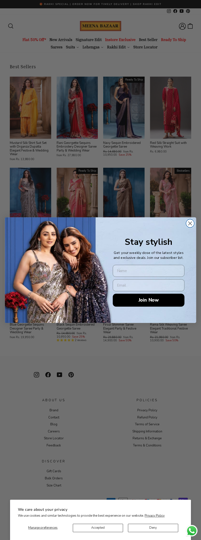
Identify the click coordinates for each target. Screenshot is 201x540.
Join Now (148, 300)
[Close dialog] (190, 223)
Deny (153, 528)
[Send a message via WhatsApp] (192, 531)
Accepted (98, 528)
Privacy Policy (155, 515)
